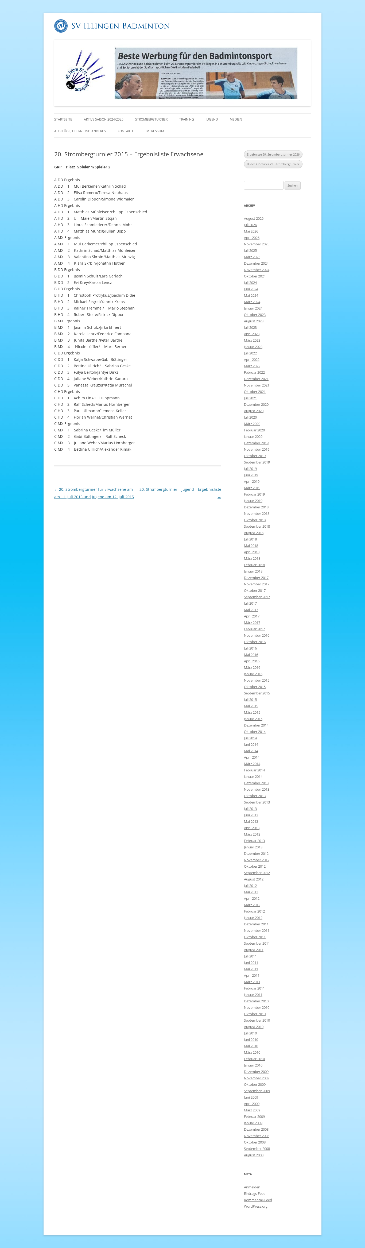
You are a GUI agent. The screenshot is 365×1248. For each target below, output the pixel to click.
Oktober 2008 (255, 1142)
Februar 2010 (254, 1058)
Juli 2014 (250, 738)
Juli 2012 (250, 885)
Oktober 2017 (255, 590)
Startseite (63, 119)
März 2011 (252, 981)
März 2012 (252, 904)
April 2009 (251, 1103)
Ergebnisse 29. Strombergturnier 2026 (273, 154)
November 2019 (256, 449)
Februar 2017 (254, 629)
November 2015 (256, 680)
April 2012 (251, 898)
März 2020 (252, 423)
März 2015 (252, 712)
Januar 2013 (253, 847)
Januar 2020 (253, 436)
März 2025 (252, 256)
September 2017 (257, 596)
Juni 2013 (251, 815)
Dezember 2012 (256, 853)
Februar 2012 (254, 911)
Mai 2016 (251, 654)
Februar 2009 (254, 1116)
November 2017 (256, 584)
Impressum (155, 131)
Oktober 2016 (255, 641)
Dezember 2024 (256, 263)
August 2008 (253, 1155)
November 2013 (256, 789)
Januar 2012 (253, 917)
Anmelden (252, 1187)
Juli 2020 (250, 417)
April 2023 (251, 333)
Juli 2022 (250, 353)
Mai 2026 (251, 231)
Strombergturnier (151, 119)
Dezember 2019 (256, 443)
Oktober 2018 (255, 519)
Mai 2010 (251, 1046)
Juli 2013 (250, 808)
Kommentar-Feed (258, 1199)
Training (186, 119)
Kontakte (126, 131)
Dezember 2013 (256, 783)
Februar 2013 (254, 840)
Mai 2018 (251, 545)
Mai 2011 (251, 969)
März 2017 (252, 622)
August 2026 (253, 218)
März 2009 (252, 1110)
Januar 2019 (253, 500)
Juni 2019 (251, 475)
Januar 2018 (253, 571)
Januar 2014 (253, 776)
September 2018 (257, 526)
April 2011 (251, 975)
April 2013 (251, 827)
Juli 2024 (250, 282)
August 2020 (253, 410)
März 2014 (252, 763)
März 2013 (252, 834)
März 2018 (252, 558)
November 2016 (256, 635)
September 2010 (257, 1020)
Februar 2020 (254, 430)
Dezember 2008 (256, 1129)
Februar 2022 (254, 372)
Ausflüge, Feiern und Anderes (80, 131)
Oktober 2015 (255, 686)
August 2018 (253, 532)
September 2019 (257, 462)
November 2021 (256, 385)
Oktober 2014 (255, 731)
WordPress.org (255, 1206)
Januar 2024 (253, 308)
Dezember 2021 (256, 378)
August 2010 (253, 1026)
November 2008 (256, 1135)
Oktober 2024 (255, 276)
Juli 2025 (250, 250)
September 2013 (257, 802)
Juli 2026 (250, 224)
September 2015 (257, 693)
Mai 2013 (251, 821)
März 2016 (252, 667)
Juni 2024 (251, 289)
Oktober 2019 (255, 455)
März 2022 (252, 366)
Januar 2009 (253, 1123)
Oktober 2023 (255, 314)
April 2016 (251, 661)
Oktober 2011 (255, 936)
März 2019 (252, 487)
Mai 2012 (251, 892)
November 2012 (256, 859)
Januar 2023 (253, 346)
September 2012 (257, 872)
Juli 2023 (250, 327)
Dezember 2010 (256, 1001)
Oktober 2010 (255, 1013)
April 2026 (251, 237)
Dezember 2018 (256, 507)
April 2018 (251, 552)
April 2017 (251, 616)
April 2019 (251, 481)
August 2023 (253, 321)
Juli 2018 (250, 539)
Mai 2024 (251, 295)
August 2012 (253, 879)
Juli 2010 (250, 1033)
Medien (236, 119)
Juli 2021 (250, 398)
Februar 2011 (254, 988)
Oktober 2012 (255, 866)
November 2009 (256, 1078)
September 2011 (257, 943)
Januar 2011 (253, 994)
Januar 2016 (253, 673)
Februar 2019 (254, 494)
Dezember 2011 (256, 924)
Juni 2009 (251, 1097)
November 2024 (256, 269)
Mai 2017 (251, 609)
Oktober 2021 (255, 391)
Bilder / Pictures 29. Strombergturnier (273, 164)
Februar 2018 (254, 564)
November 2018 (256, 513)
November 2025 (256, 244)
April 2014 (251, 757)
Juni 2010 (251, 1039)
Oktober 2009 (255, 1084)
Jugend (212, 119)
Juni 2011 (251, 962)
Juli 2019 (250, 468)
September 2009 (257, 1090)
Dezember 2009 (256, 1071)
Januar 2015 (253, 718)
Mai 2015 (251, 706)
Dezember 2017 (256, 577)
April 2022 (251, 359)
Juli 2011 (250, 956)
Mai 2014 (251, 750)
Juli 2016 (250, 648)
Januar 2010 (253, 1065)
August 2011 (253, 949)
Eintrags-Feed (255, 1193)
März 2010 (252, 1052)
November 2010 (256, 1007)
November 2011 (256, 930)
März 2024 (252, 301)
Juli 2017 (250, 603)
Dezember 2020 (256, 404)
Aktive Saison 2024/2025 (103, 119)
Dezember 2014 (256, 725)
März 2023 (252, 340)
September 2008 (257, 1148)
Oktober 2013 (255, 795)
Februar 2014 (254, 770)
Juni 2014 (251, 744)
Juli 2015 (250, 699)
